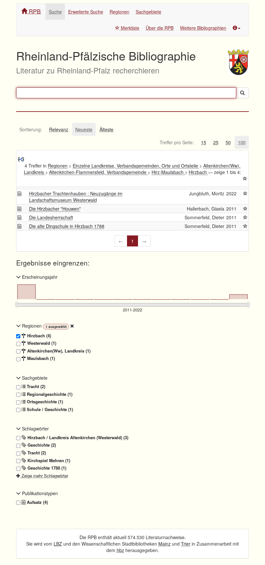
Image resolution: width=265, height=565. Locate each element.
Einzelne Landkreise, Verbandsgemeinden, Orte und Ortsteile (136, 165)
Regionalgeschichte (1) (49, 394)
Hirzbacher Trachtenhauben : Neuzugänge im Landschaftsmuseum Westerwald (75, 196)
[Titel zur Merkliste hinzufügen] (245, 193)
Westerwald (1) (41, 343)
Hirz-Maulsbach (168, 172)
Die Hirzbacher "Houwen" (55, 208)
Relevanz (58, 129)
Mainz (164, 543)
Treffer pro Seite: (177, 142)
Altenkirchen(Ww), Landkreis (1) (58, 351)
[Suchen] (242, 92)
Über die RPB (160, 28)
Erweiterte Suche (85, 11)
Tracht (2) (35, 386)
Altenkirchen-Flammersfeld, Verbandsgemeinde (98, 172)
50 (228, 142)
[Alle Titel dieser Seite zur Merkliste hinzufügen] (245, 178)
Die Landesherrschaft (51, 217)
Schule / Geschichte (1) (49, 409)
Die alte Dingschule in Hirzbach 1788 (66, 226)
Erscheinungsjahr (39, 277)
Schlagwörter (35, 428)
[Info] (236, 28)
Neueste (83, 129)
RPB (34, 11)
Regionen (119, 11)
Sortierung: (30, 129)
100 (242, 142)
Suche (55, 11)
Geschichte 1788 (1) (46, 468)
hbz (120, 550)
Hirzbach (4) (38, 336)
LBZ (58, 543)
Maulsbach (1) (40, 358)
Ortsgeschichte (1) (44, 402)
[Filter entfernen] (72, 325)
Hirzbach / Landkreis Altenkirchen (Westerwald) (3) (77, 437)
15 (203, 142)
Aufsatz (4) (37, 502)
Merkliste (129, 28)
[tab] (30, 129)
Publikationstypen (39, 493)
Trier (185, 543)
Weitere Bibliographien (203, 28)
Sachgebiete (148, 11)
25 (215, 142)
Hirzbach (198, 172)
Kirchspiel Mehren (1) (48, 460)
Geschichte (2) (41, 445)
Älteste (106, 129)
